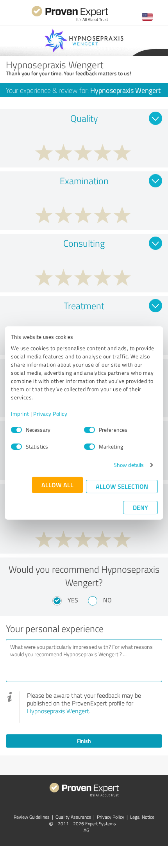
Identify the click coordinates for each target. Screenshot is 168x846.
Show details (129, 464)
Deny (140, 507)
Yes (73, 600)
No (107, 600)
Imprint (20, 413)
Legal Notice (142, 817)
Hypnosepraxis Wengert (58, 711)
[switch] (89, 430)
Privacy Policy (50, 413)
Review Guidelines (32, 817)
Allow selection (122, 486)
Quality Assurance (73, 817)
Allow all (57, 484)
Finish (84, 740)
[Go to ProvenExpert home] (70, 20)
